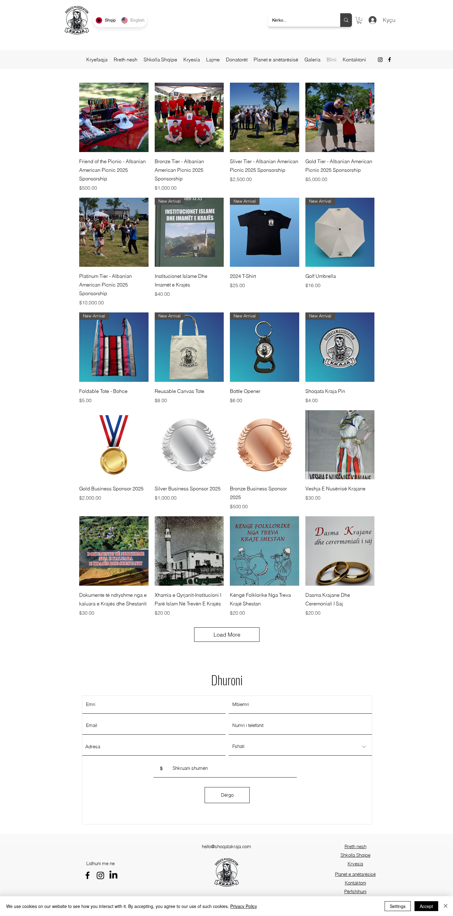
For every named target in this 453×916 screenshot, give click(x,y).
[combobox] (154, 747)
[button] (359, 20)
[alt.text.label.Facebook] (389, 59)
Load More (227, 634)
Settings (398, 906)
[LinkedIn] (113, 875)
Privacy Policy (243, 906)
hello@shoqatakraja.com (226, 846)
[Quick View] (114, 117)
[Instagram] (380, 59)
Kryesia (355, 864)
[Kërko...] (346, 20)
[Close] (445, 906)
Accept (426, 906)
